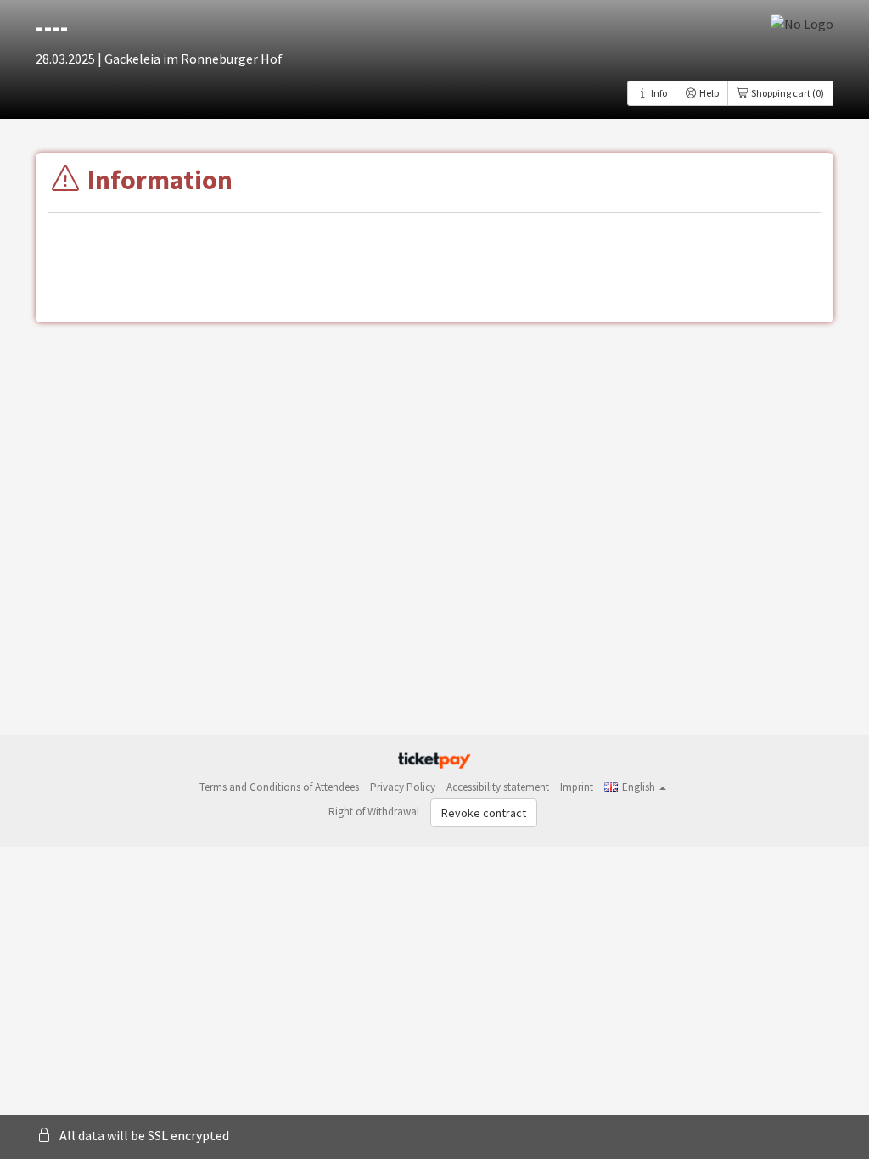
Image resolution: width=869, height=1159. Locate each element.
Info (658, 93)
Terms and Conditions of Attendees (279, 787)
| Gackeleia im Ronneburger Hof (190, 58)
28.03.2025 (67, 58)
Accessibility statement (497, 787)
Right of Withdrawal (373, 811)
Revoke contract (483, 812)
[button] (635, 787)
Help (708, 93)
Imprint (576, 787)
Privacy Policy (402, 787)
